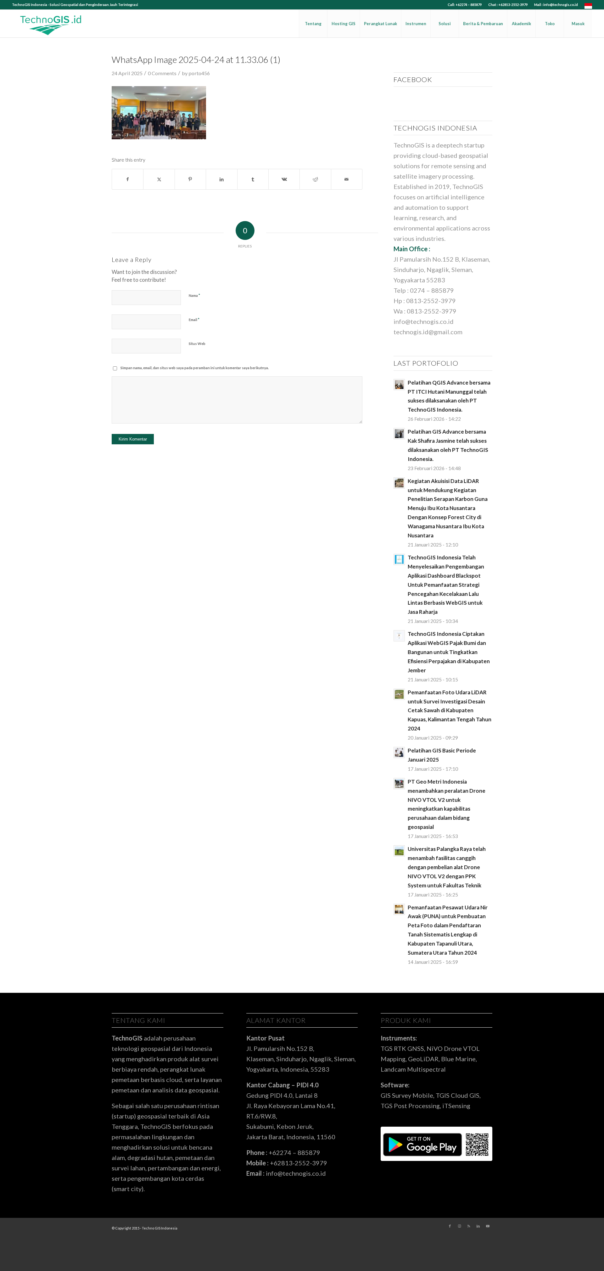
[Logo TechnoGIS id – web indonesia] (51, 23)
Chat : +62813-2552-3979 (508, 5)
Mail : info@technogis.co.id (556, 5)
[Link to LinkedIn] (478, 1226)
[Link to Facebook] (450, 1226)
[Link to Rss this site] (468, 1226)
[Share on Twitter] (158, 179)
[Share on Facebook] (127, 179)
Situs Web (197, 343)
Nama (194, 295)
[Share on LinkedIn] (221, 179)
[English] (588, 7)
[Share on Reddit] (315, 179)
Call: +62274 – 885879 (465, 5)
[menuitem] (465, 4)
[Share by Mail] (346, 179)
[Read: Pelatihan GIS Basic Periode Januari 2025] (399, 752)
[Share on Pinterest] (190, 179)
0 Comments (162, 73)
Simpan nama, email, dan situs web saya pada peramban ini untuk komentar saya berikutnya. (194, 368)
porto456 (199, 73)
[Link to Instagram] (459, 1226)
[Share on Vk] (284, 179)
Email (194, 319)
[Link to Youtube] (487, 1226)
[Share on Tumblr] (253, 179)
